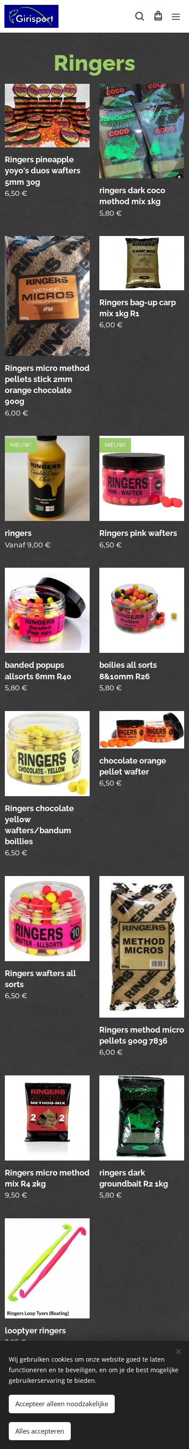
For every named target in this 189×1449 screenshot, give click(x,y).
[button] (139, 16)
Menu (176, 16)
